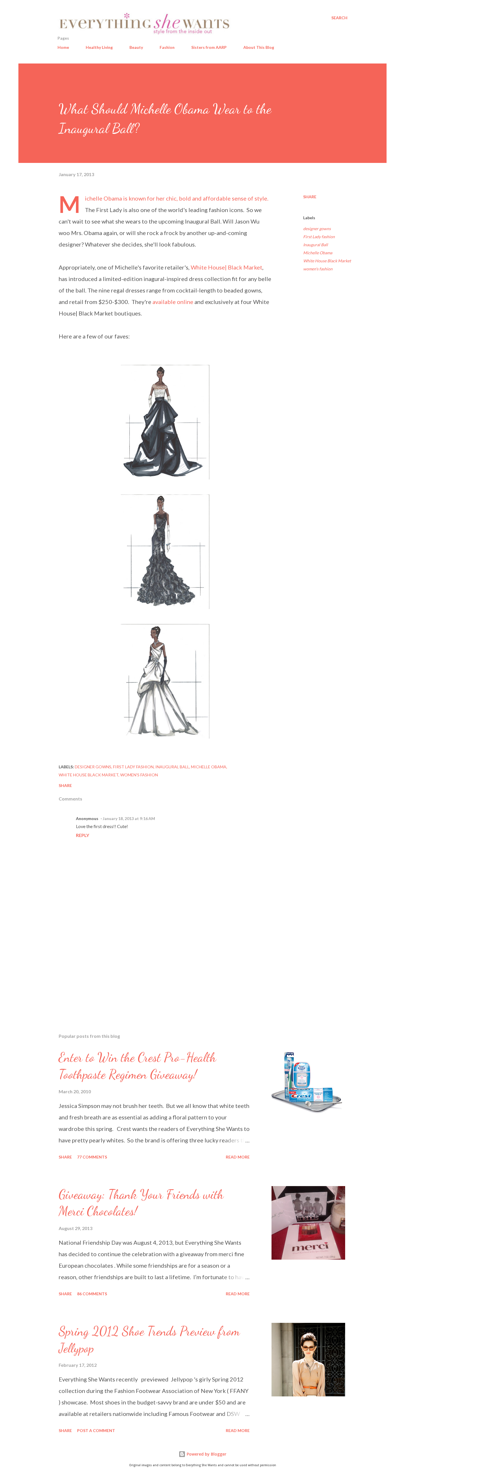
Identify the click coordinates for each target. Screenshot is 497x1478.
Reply (82, 835)
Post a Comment (96, 1430)
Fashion (167, 47)
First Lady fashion (319, 236)
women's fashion (317, 268)
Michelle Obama (317, 252)
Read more (238, 1156)
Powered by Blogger (206, 1454)
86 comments (92, 1293)
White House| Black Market (226, 267)
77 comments (92, 1156)
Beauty (136, 47)
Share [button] (309, 196)
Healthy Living (99, 47)
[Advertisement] (156, 961)
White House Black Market (327, 260)
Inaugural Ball (315, 244)
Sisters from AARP (209, 47)
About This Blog (258, 47)
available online (172, 301)
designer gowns (317, 228)
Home (63, 47)
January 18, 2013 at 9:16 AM (129, 818)
